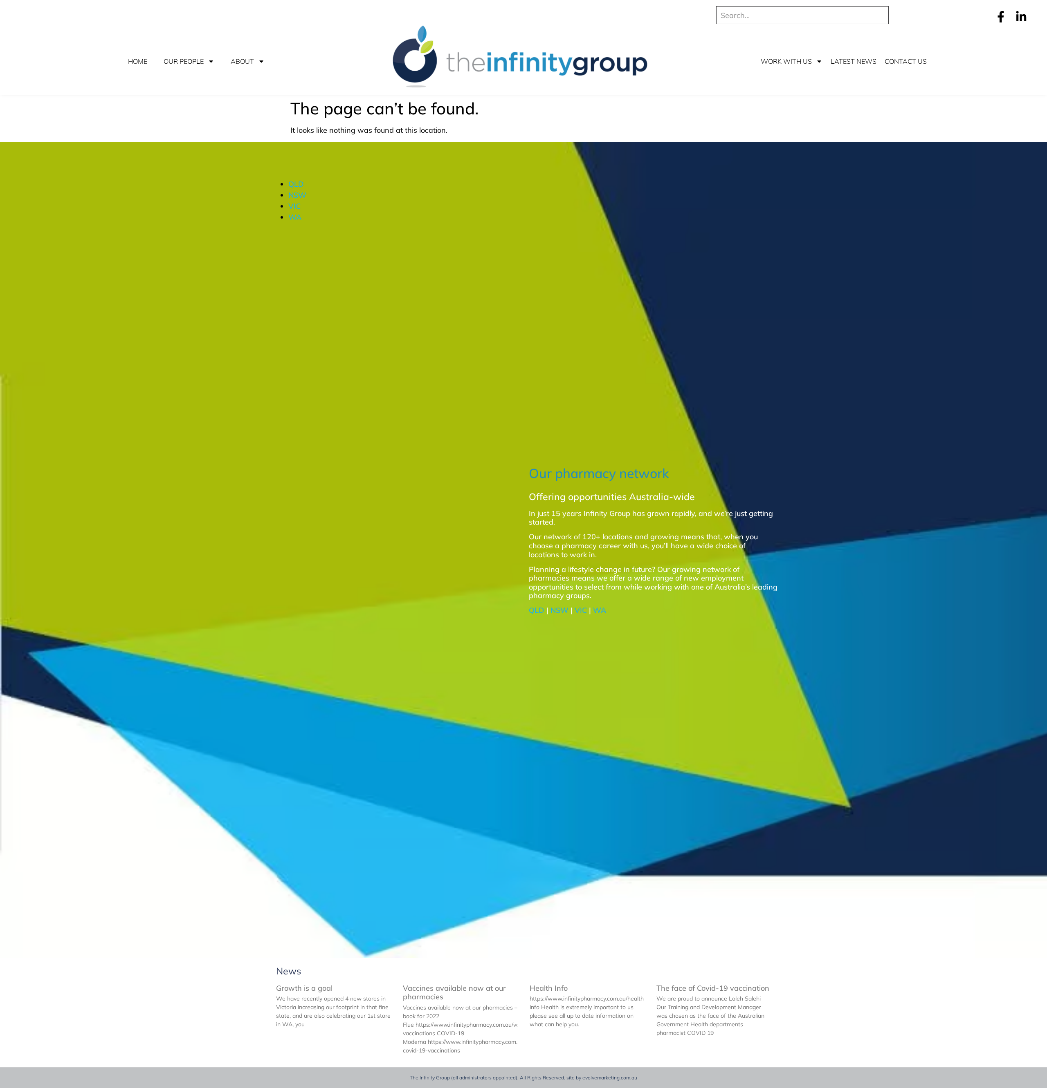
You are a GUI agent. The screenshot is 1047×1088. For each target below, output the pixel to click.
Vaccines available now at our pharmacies (454, 992)
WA (294, 217)
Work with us (786, 61)
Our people (184, 61)
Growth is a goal (304, 988)
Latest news (853, 61)
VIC (294, 206)
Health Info (549, 988)
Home (137, 61)
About (242, 61)
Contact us (906, 61)
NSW (297, 195)
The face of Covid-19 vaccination (712, 988)
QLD (296, 184)
